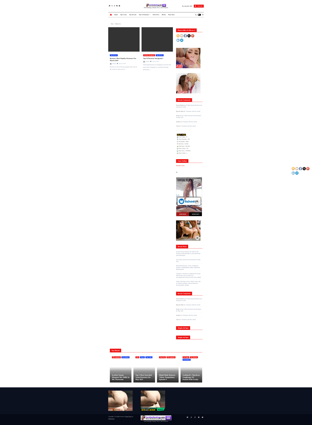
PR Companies (116, 357)
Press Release (125, 357)
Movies (164, 14)
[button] (202, 15)
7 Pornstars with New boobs (192, 111)
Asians (142, 357)
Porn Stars (171, 14)
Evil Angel (185, 357)
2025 (137, 357)
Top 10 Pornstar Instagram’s (153, 58)
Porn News (156, 14)
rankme (114, 63)
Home (116, 14)
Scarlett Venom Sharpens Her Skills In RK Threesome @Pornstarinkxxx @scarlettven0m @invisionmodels (188, 253)
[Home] (111, 15)
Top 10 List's (114, 55)
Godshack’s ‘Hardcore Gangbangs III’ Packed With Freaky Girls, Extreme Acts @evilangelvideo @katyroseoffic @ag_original (188, 275)
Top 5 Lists (123, 14)
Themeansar (111, 418)
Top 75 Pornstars (144, 14)
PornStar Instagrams (149, 55)
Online (180, 165)
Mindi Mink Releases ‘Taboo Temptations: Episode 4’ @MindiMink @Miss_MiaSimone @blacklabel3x (188, 267)
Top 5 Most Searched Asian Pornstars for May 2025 (143, 377)
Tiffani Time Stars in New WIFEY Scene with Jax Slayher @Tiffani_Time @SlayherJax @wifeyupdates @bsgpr (188, 283)
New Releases (194, 357)
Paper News (128, 416)
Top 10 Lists (132, 14)
